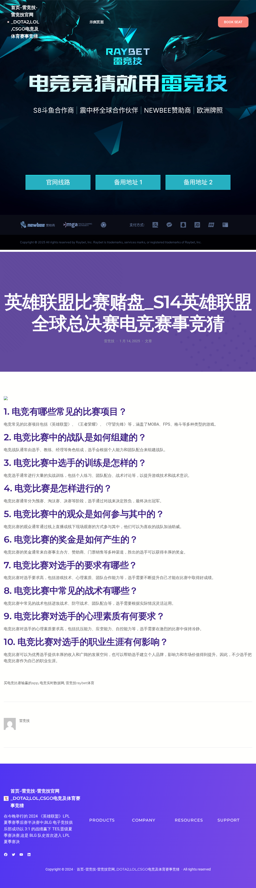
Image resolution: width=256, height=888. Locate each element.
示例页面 (97, 22)
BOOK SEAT (233, 22)
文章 (148, 341)
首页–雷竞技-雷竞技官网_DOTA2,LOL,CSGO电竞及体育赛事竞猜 (25, 22)
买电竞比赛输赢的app (21, 683)
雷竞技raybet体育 (80, 683)
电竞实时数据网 (52, 683)
